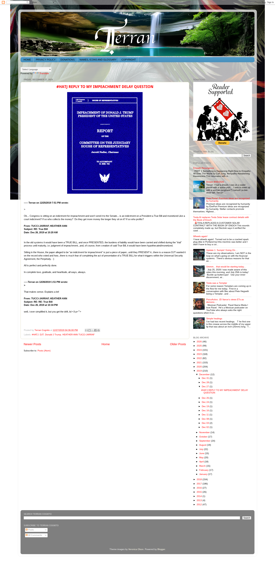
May (201, 457)
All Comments (35, 535)
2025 (199, 346)
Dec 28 (206, 382)
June (202, 453)
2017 (199, 484)
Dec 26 (206, 398)
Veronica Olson (136, 549)
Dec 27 (206, 386)
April (201, 461)
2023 (199, 354)
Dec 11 (205, 414)
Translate (44, 73)
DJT (42, 334)
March (202, 466)
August (203, 445)
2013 (199, 500)
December (204, 374)
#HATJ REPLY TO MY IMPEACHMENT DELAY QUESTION (104, 86)
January (203, 474)
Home (106, 344)
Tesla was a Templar (216, 283)
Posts (31, 530)
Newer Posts (32, 344)
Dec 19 (206, 406)
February (204, 470)
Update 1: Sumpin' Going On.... (222, 250)
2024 (199, 350)
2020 (199, 367)
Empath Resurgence (203, 168)
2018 (199, 479)
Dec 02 (206, 427)
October (203, 437)
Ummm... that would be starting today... (226, 266)
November (204, 432)
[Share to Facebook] (95, 330)
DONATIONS (67, 59)
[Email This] (86, 330)
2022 (199, 358)
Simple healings (214, 318)
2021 (199, 362)
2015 (199, 492)
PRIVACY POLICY (46, 59)
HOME (27, 59)
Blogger (161, 549)
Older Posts (178, 344)
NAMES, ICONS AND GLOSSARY (98, 59)
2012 (199, 504)
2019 (199, 371)
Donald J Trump (53, 334)
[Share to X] (92, 330)
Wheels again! (200, 236)
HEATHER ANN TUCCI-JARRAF (78, 334)
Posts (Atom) (44, 350)
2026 (199, 341)
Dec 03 (206, 423)
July (201, 449)
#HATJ (35, 334)
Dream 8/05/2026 (215, 182)
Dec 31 (206, 378)
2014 (199, 496)
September (205, 441)
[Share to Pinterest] (98, 330)
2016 (199, 488)
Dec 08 (206, 419)
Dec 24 (206, 402)
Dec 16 (206, 410)
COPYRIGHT (128, 59)
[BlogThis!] (89, 330)
